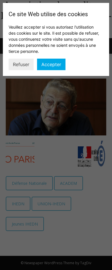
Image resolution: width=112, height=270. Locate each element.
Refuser (21, 64)
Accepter (51, 64)
